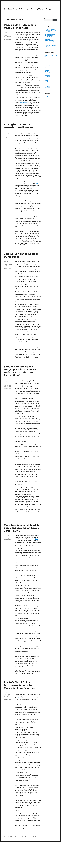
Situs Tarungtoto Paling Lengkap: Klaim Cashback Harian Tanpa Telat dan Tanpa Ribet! (20, 371)
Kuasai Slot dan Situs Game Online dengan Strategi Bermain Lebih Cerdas (51, 38)
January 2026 (47, 72)
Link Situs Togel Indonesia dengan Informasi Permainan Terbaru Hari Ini (50, 30)
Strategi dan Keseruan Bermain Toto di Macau (18, 126)
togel (5, 266)
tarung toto (17, 381)
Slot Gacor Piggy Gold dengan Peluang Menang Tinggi (27, 9)
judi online (9, 264)
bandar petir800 (7, 34)
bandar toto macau (24, 102)
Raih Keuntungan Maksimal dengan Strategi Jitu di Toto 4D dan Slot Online (50, 45)
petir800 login (7, 37)
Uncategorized (47, 96)
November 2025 (48, 75)
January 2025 (47, 87)
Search (45, 18)
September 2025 (48, 77)
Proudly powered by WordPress (31, 836)
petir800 (9, 36)
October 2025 (47, 76)
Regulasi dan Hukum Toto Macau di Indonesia (20, 26)
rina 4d (5, 265)
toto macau (9, 386)
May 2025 (46, 82)
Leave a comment (7, 39)
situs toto (9, 384)
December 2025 (48, 74)
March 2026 (47, 70)
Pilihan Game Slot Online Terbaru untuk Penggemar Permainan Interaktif (50, 34)
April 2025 (47, 83)
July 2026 (46, 66)
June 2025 (47, 81)
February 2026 (47, 71)
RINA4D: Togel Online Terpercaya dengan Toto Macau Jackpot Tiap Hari (19, 685)
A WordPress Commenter (48, 55)
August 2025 (47, 78)
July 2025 (46, 80)
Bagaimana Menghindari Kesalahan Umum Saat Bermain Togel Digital (51, 41)
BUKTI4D (38, 183)
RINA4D (8, 265)
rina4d (16, 269)
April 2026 (47, 69)
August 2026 (47, 65)
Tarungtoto (6, 385)
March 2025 (47, 85)
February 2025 (47, 86)
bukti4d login (6, 136)
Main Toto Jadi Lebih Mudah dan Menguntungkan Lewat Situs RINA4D (21, 528)
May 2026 (46, 67)
